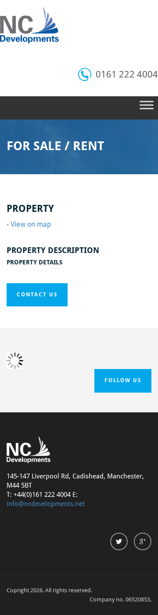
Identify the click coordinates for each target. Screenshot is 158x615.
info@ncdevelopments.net (46, 504)
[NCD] (29, 25)
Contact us (37, 295)
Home (36, 199)
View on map (31, 224)
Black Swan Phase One (81, 199)
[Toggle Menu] (147, 105)
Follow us (122, 380)
